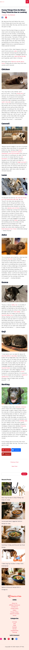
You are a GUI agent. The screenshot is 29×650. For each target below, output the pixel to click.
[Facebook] (2, 17)
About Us (14, 603)
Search (24, 474)
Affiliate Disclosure (14, 605)
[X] (13, 639)
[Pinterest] (6, 17)
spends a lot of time (13, 208)
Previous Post (14, 462)
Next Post (14, 466)
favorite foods (6, 368)
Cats (14, 623)
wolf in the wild (6, 102)
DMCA (14, 610)
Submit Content (14, 613)
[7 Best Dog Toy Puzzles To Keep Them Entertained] (13, 555)
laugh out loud (22, 162)
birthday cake (23, 420)
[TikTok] (5, 639)
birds (16, 220)
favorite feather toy (7, 315)
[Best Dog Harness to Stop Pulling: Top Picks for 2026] (13, 489)
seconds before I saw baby (9, 356)
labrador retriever (21, 407)
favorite (10, 259)
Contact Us (14, 606)
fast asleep (17, 311)
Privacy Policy (14, 612)
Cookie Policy (14, 608)
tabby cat (14, 305)
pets (15, 51)
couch (22, 371)
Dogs (14, 625)
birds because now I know (9, 229)
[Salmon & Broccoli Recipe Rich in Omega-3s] (13, 576)
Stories (14, 629)
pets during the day (20, 56)
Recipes (14, 627)
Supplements (14, 630)
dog (20, 150)
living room (20, 93)
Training (14, 632)
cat (22, 199)
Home (14, 615)
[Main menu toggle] (27, 1)
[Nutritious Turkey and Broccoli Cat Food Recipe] (13, 534)
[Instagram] (1, 639)
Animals (4, 15)
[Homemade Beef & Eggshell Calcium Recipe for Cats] (13, 510)
